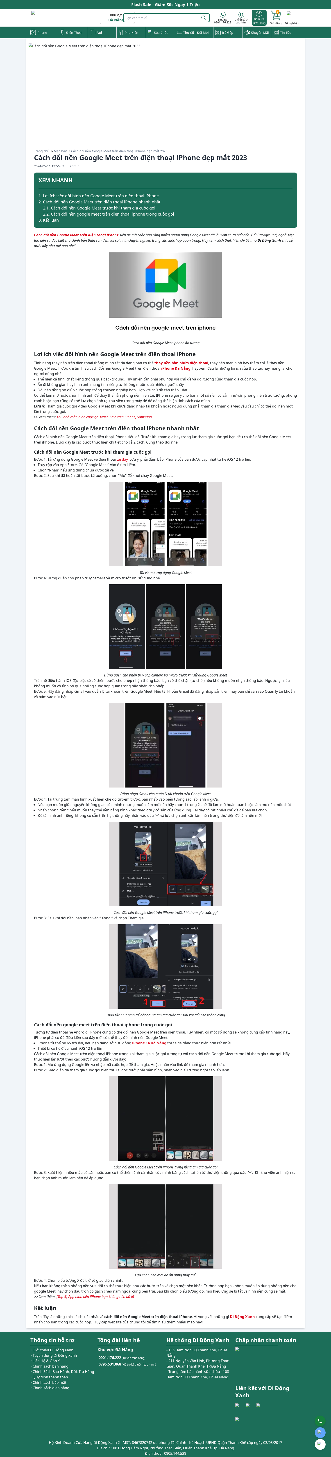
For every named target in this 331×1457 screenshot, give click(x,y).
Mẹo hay (60, 151)
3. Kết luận (49, 220)
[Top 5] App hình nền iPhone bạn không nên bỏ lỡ (95, 1296)
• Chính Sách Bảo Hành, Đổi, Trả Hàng (62, 1371)
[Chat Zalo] (320, 1432)
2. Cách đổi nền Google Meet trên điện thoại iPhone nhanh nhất (100, 202)
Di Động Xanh (242, 1316)
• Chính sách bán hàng (49, 1366)
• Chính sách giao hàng (49, 1387)
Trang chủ (41, 151)
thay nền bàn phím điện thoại (181, 362)
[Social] (240, 1408)
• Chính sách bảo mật (48, 1382)
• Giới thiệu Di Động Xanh (51, 1350)
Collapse (290, 181)
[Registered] (247, 1425)
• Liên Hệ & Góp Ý (45, 1360)
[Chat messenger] (320, 1444)
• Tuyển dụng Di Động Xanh (53, 1355)
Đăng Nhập (292, 23)
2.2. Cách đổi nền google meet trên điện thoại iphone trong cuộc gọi (108, 214)
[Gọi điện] (320, 1421)
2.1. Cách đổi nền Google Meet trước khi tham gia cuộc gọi (99, 208)
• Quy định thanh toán (49, 1377)
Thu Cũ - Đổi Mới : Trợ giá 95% (165, 4)
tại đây (122, 459)
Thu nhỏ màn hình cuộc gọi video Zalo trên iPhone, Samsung (104, 416)
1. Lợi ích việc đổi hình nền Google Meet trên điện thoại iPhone (99, 195)
